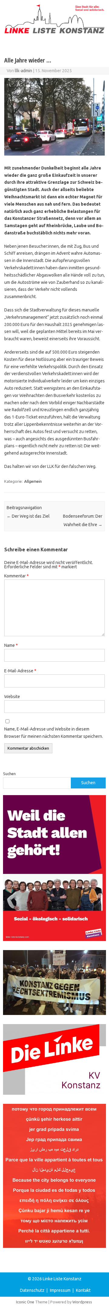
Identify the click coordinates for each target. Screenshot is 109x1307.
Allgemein (33, 481)
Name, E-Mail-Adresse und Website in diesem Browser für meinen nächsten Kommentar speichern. (53, 733)
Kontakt (83, 1290)
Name (11, 645)
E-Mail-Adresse (20, 670)
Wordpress (82, 1302)
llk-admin (23, 70)
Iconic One (25, 1302)
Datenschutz (32, 1290)
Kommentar (16, 575)
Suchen (9, 773)
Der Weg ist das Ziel (28, 516)
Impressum (60, 1290)
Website (12, 696)
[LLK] (54, 31)
